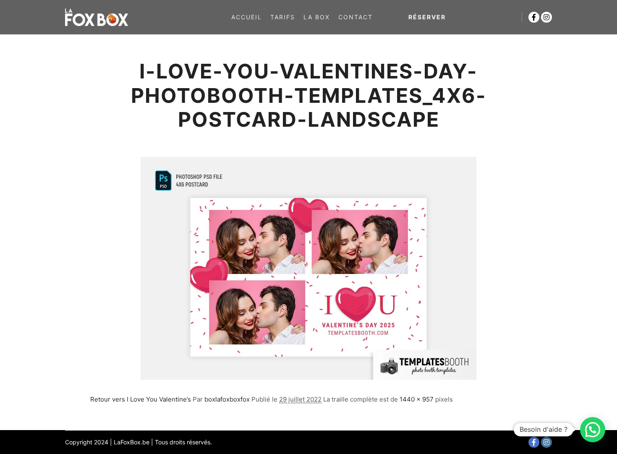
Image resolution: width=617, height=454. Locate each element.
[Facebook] (533, 17)
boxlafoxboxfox (227, 399)
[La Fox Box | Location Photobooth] (96, 17)
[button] (592, 429)
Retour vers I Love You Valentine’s (140, 399)
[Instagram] (546, 17)
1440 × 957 (417, 399)
